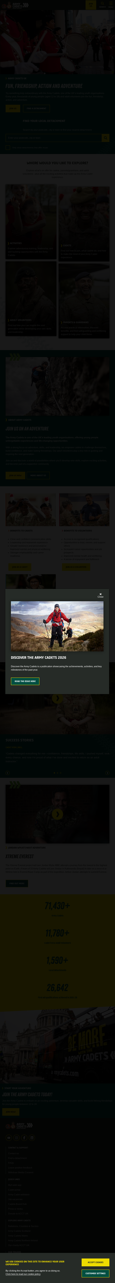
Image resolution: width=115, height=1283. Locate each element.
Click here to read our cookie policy (23, 1274)
